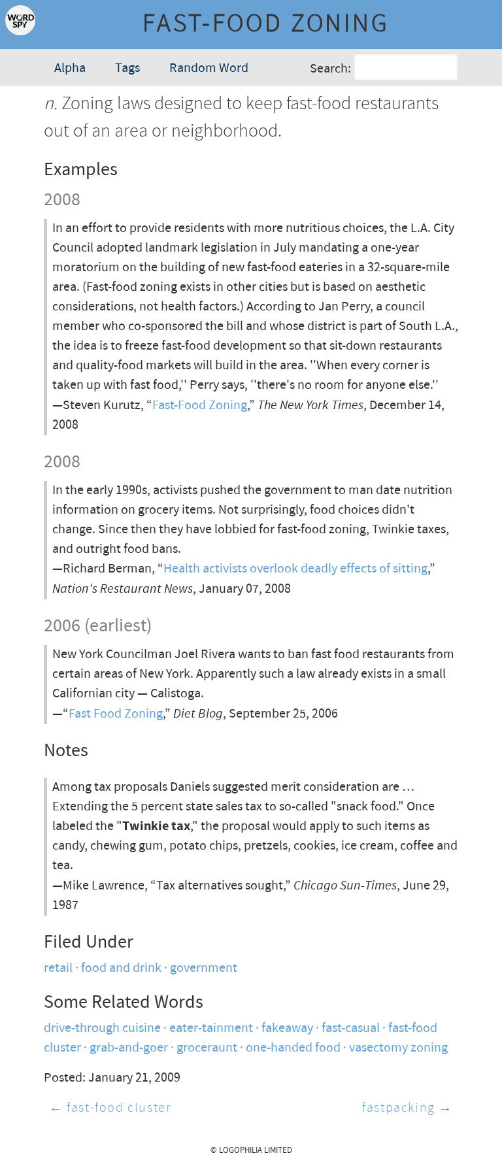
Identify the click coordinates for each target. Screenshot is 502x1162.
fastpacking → (407, 1108)
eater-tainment (211, 1028)
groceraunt (206, 1048)
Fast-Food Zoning (199, 405)
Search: (330, 68)
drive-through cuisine (102, 1028)
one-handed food (293, 1048)
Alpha (70, 68)
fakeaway (287, 1028)
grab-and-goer (129, 1048)
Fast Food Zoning (116, 714)
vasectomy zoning (398, 1048)
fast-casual (351, 1028)
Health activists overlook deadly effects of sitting (295, 569)
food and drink (121, 968)
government (203, 968)
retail (58, 968)
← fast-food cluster (110, 1108)
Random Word (208, 68)
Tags (127, 68)
